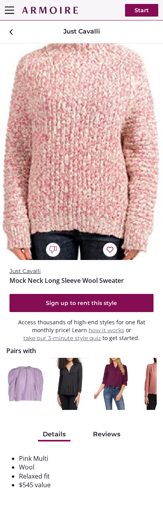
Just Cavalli (25, 271)
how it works (106, 330)
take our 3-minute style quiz (62, 338)
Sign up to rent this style (81, 303)
